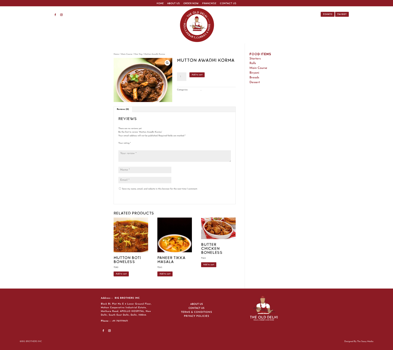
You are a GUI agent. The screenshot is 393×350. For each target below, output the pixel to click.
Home (160, 3)
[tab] (122, 109)
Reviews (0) (123, 109)
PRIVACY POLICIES (196, 316)
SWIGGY (342, 14)
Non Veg (138, 54)
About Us (173, 3)
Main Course (126, 54)
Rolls (252, 63)
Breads (254, 77)
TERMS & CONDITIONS (196, 312)
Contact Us (228, 3)
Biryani (254, 72)
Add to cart (197, 75)
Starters (255, 58)
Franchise (209, 3)
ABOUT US (196, 304)
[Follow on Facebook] (55, 14)
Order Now (191, 3)
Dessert (254, 82)
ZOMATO (327, 14)
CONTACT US (196, 308)
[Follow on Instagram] (61, 14)
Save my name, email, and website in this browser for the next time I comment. (159, 189)
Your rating (124, 143)
